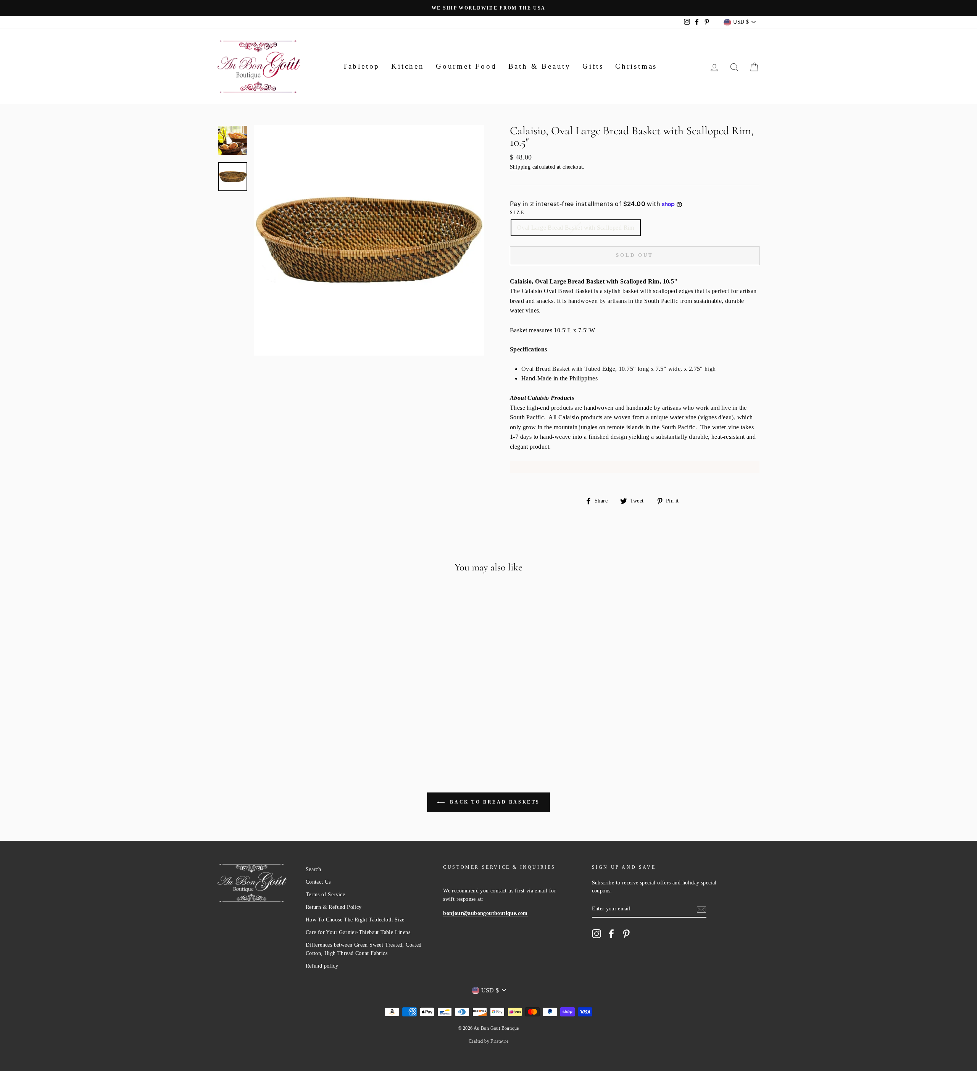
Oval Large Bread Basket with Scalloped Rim (575, 227)
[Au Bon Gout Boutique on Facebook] (611, 933)
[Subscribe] (701, 909)
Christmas (636, 66)
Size (517, 212)
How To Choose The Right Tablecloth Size (355, 920)
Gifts (593, 66)
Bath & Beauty (539, 66)
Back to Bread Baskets (494, 801)
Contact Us (318, 882)
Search (313, 869)
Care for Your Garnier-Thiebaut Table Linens (358, 932)
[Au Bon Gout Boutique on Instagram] (596, 933)
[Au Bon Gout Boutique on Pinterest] (626, 933)
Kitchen (407, 66)
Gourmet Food (466, 66)
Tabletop (361, 66)
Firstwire (499, 1041)
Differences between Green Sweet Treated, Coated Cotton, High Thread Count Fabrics (364, 949)
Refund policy (322, 966)
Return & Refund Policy (334, 907)
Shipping (520, 167)
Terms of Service (325, 894)
